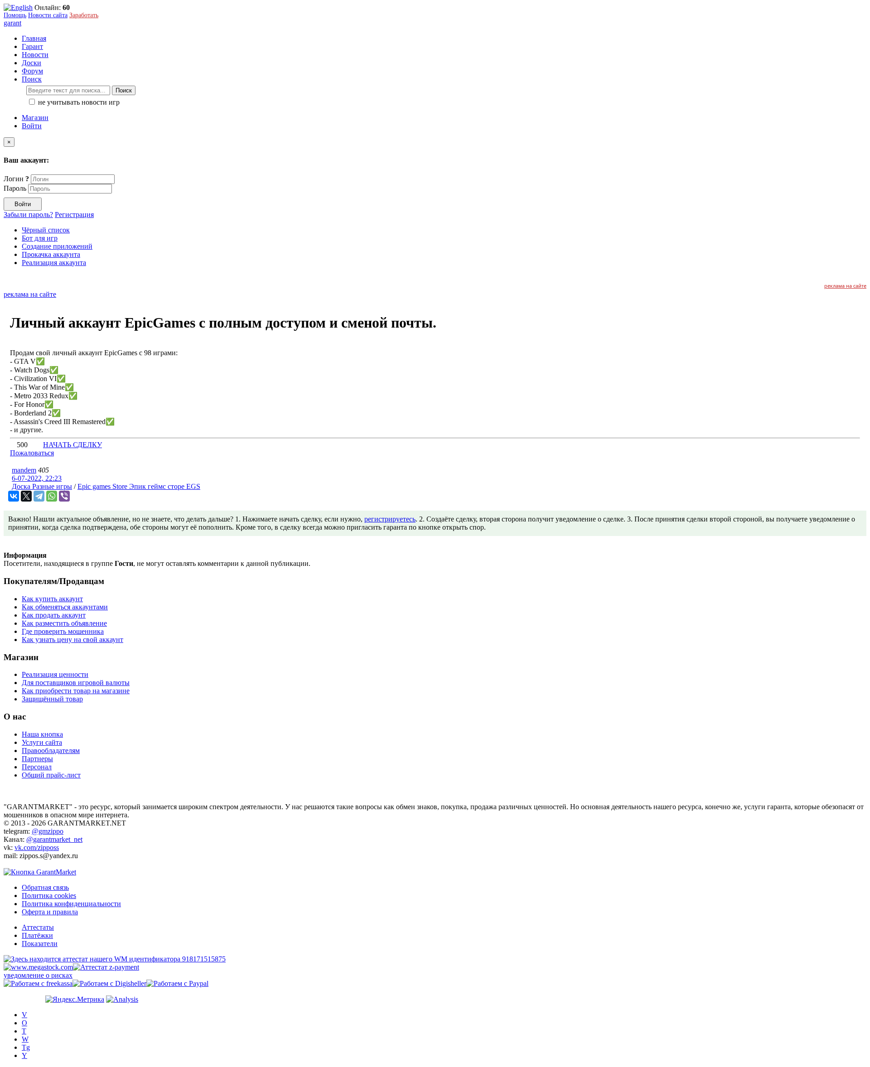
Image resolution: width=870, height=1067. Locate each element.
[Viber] (64, 496)
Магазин (35, 117)
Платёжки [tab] (37, 935)
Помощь (15, 15)
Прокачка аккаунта (51, 254)
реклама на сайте (845, 285)
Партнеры (37, 759)
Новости (35, 54)
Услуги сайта (42, 742)
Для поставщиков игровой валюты (76, 682)
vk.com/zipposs (36, 847)
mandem (24, 470)
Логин (16, 179)
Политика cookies (49, 895)
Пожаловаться (32, 453)
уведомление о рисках (38, 975)
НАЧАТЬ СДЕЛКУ (72, 445)
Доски (31, 63)
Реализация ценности (55, 674)
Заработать (83, 15)
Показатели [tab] (40, 943)
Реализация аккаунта (54, 262)
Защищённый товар (52, 699)
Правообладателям (51, 750)
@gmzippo (47, 831)
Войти (32, 126)
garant (12, 23)
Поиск (124, 90)
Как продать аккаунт (54, 615)
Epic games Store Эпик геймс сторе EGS (138, 486)
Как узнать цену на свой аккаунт (72, 639)
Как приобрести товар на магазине (76, 691)
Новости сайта (48, 15)
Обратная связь (45, 887)
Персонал (37, 767)
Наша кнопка (42, 734)
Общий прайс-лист (51, 775)
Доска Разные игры (42, 486)
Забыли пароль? (28, 214)
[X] (26, 496)
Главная (34, 38)
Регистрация (74, 214)
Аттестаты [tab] (38, 927)
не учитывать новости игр (78, 102)
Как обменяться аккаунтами (65, 607)
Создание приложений (57, 246)
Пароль (15, 188)
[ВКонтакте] (13, 496)
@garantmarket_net (54, 839)
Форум (32, 71)
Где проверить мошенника (63, 631)
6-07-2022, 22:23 (37, 478)
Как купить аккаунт (52, 599)
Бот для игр (40, 238)
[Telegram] (39, 496)
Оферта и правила (50, 912)
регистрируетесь (390, 519)
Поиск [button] (32, 79)
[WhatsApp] (51, 496)
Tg (26, 1047)
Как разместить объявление (64, 623)
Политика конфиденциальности (71, 904)
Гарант (32, 46)
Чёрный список (46, 230)
